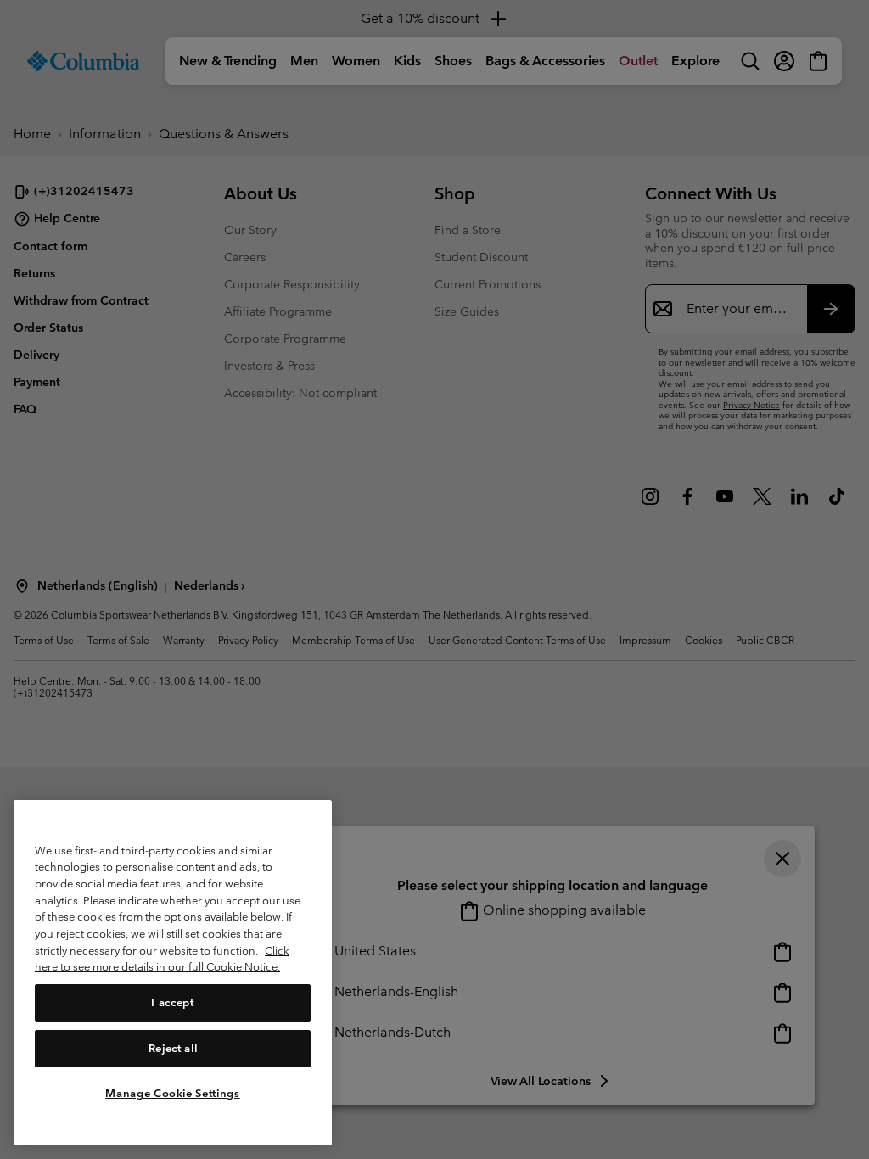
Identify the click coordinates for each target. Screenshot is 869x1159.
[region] (173, 972)
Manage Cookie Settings (172, 1093)
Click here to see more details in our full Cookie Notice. (162, 959)
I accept (172, 1002)
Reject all (173, 1048)
